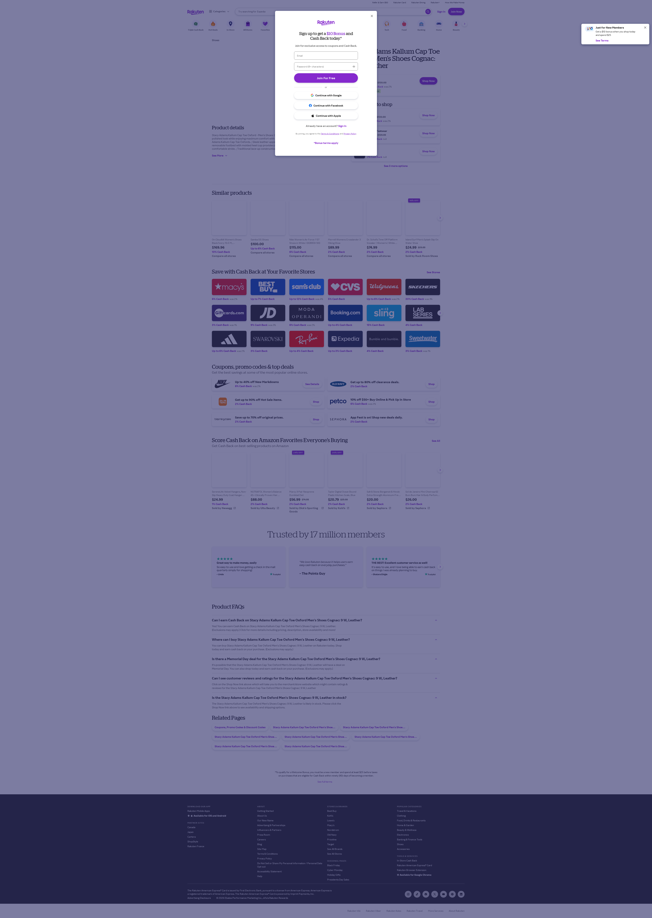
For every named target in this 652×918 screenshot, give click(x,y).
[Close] (645, 27)
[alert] (615, 34)
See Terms (602, 40)
